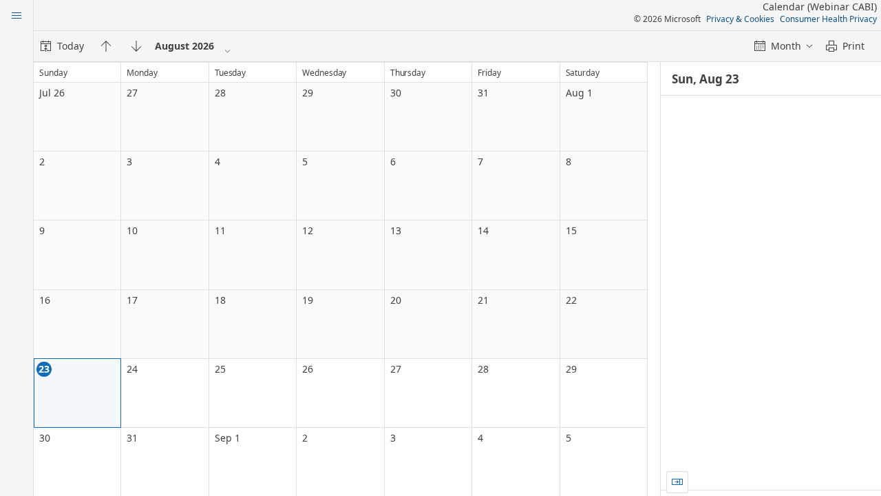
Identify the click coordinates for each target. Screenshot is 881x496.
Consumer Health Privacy (828, 19)
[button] (677, 482)
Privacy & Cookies (740, 19)
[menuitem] (62, 46)
